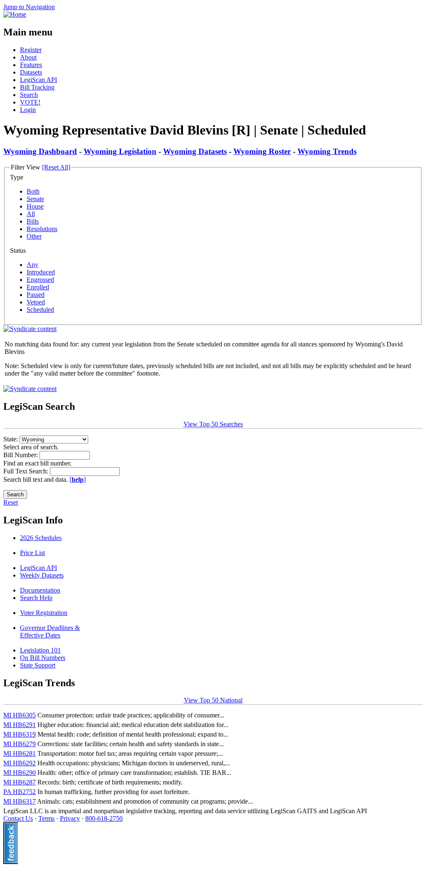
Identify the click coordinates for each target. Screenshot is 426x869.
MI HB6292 (19, 763)
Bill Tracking (37, 87)
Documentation (40, 590)
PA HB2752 (19, 791)
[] (77, 479)
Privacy (70, 818)
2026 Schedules (41, 537)
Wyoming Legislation (120, 151)
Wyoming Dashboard (40, 151)
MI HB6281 (19, 753)
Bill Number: (21, 454)
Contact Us (18, 818)
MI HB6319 (19, 734)
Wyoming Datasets (195, 151)
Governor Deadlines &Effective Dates (50, 631)
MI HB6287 (19, 782)
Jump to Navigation (29, 6)
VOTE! (30, 102)
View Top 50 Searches (213, 424)
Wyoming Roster (262, 151)
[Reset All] (56, 167)
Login (28, 109)
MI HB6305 (19, 715)
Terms (46, 818)
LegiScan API (38, 79)
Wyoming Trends (327, 151)
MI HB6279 (19, 743)
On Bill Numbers (42, 657)
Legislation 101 (40, 650)
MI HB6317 (19, 801)
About (28, 57)
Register (31, 49)
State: (11, 439)
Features (31, 64)
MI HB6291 (19, 724)
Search (29, 94)
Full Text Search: (26, 471)
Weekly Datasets (42, 575)
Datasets (31, 72)
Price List (32, 552)
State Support (37, 665)
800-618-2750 (104, 818)
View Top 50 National (213, 700)
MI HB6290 (19, 772)
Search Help (36, 597)
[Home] (14, 14)
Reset (10, 502)
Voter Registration (43, 612)
